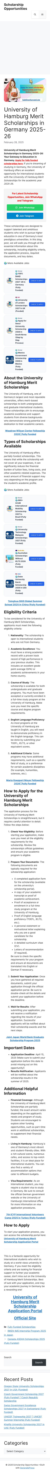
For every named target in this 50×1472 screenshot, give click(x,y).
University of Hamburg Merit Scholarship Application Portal (25, 1304)
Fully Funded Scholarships (21, 1327)
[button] (35, 14)
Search (7, 1357)
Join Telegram (26, 216)
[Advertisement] (25, 48)
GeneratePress (27, 1468)
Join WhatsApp (27, 207)
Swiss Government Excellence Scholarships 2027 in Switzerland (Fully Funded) (25, 1408)
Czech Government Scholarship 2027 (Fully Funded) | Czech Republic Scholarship (24, 1397)
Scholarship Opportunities (15, 7)
